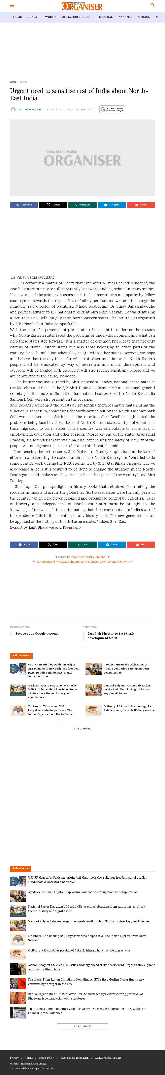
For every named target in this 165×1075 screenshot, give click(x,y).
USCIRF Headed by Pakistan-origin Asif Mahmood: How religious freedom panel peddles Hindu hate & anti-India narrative (53, 671)
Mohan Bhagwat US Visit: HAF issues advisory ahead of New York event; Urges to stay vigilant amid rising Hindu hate (91, 967)
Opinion (144, 17)
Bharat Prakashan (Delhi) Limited (29, 1064)
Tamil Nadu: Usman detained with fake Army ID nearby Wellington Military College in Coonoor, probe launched (87, 1011)
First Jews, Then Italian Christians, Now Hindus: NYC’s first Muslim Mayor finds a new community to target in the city (86, 982)
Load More (82, 729)
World (50, 17)
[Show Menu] (12, 6)
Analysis (125, 17)
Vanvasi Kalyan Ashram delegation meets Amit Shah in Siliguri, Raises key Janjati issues (127, 690)
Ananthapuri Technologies (40, 1068)
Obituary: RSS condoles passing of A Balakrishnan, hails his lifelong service (129, 708)
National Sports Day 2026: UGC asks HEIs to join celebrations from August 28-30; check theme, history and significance (53, 692)
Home (17, 17)
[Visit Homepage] (82, 6)
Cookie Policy (46, 1058)
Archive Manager (29, 110)
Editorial (105, 17)
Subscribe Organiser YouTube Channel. (82, 557)
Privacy (14, 1058)
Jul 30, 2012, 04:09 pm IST (63, 110)
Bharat (33, 17)
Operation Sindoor (76, 17)
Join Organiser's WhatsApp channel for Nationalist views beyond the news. (82, 562)
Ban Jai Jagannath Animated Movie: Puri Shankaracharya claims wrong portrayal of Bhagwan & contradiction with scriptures (85, 996)
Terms (29, 1058)
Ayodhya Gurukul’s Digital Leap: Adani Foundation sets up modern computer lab (126, 669)
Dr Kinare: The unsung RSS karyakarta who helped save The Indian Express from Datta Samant (51, 710)
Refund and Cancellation (74, 1058)
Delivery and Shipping (108, 1058)
